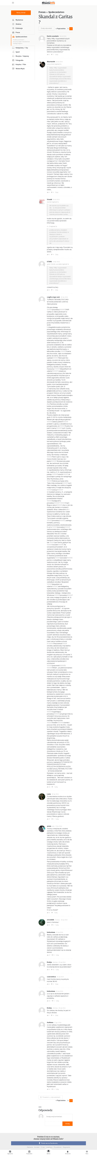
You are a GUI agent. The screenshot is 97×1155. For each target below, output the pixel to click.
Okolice (18, 24)
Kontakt (36, 1147)
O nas (43, 1147)
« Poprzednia (60, 28)
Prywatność (58, 1147)
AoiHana (50, 1022)
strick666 (50, 920)
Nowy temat (20, 13)
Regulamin (66, 1147)
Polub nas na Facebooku (49, 1143)
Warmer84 (51, 62)
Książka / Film (21, 64)
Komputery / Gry (22, 48)
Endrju (49, 962)
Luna (49, 794)
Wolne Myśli (20, 69)
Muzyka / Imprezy (22, 56)
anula (49, 826)
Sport (18, 52)
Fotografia (19, 60)
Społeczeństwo (21, 37)
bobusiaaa (51, 932)
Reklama (30, 1147)
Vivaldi (49, 199)
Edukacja (19, 28)
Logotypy (49, 1147)
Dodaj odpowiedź (46, 28)
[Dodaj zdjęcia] (45, 1124)
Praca (18, 32)
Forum (42, 12)
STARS (49, 262)
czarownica (51, 977)
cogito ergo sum (53, 297)
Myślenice (19, 20)
